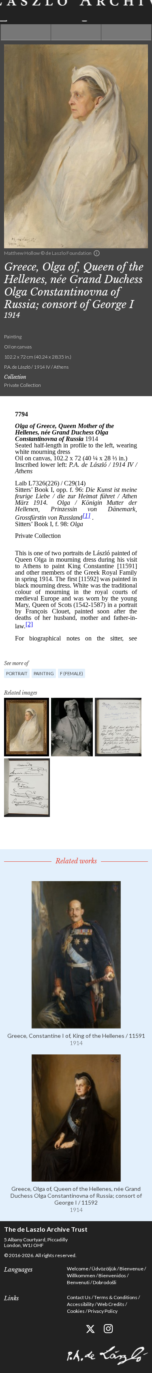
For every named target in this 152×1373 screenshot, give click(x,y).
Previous (26, 32)
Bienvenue (131, 1269)
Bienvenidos (112, 1275)
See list (76, 32)
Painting (44, 673)
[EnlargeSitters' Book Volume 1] (118, 727)
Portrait (17, 673)
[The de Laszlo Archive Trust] (76, 10)
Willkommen (81, 1275)
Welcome (77, 1269)
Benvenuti (78, 1282)
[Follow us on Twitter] (90, 1329)
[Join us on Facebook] (72, 1329)
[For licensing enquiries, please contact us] (97, 253)
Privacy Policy (103, 1311)
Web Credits (110, 1304)
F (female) (71, 673)
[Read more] (76, 1025)
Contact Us (79, 1297)
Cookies (76, 1311)
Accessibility (80, 1304)
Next (126, 32)
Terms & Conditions (115, 1297)
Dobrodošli (104, 1282)
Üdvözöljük (104, 1269)
